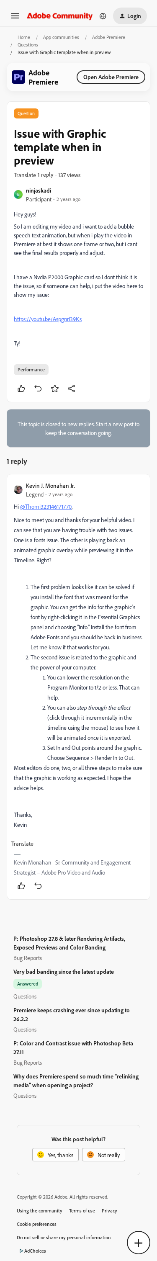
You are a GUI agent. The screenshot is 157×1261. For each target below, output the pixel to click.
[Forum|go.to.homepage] (60, 15)
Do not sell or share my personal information (64, 1237)
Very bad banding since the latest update (63, 971)
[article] (78, 687)
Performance (31, 369)
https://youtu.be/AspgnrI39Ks (48, 318)
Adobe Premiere (108, 37)
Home (24, 37)
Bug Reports (27, 957)
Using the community (39, 1210)
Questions (28, 44)
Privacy (109, 1210)
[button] (15, 18)
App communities (61, 37)
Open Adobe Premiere (111, 76)
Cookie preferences (37, 1224)
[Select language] (103, 16)
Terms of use (82, 1210)
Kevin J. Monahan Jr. (50, 485)
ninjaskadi (38, 190)
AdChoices (35, 1251)
